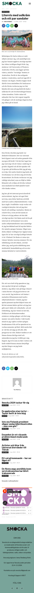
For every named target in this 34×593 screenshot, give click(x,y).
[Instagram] (17, 588)
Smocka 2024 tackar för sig (15, 402)
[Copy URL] (16, 26)
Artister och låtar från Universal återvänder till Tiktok (14, 447)
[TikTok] (22, 588)
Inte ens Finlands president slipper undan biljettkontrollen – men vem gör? (17, 423)
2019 (7, 8)
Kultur (4, 416)
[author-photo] (17, 387)
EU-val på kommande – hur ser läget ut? (16, 459)
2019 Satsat (13, 8)
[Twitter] (8, 26)
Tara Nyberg (8, 21)
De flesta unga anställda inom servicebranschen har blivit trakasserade (16, 470)
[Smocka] (12, 3)
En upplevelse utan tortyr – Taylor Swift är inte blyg (15, 412)
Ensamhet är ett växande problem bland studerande (15, 435)
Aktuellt (5, 405)
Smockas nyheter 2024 (11, 516)
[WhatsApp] (12, 26)
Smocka (3, 516)
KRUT (23, 575)
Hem (3, 8)
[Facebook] (3, 26)
